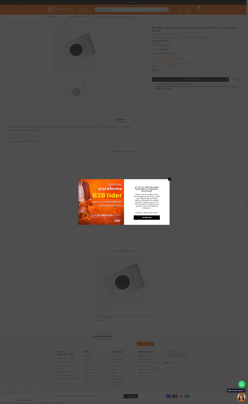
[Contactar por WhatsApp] (241, 384)
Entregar (146, 217)
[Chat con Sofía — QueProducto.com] (241, 397)
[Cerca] (169, 179)
